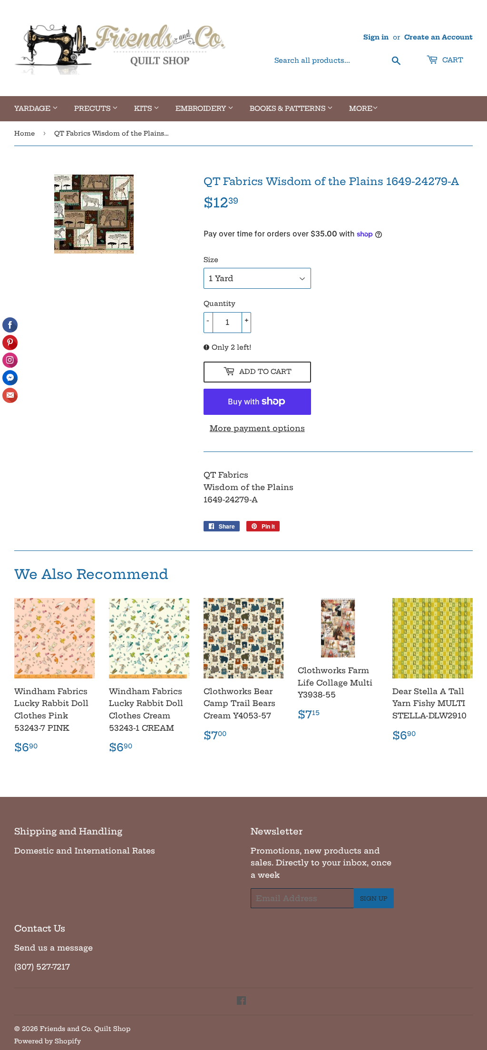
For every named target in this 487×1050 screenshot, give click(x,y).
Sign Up (374, 898)
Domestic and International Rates (84, 850)
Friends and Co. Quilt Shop (85, 1028)
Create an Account (438, 37)
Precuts (93, 108)
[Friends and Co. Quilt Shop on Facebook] (241, 1001)
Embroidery (201, 108)
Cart (451, 60)
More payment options (257, 428)
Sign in (376, 37)
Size (211, 259)
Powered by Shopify (47, 1041)
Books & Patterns (288, 108)
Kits (144, 108)
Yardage (33, 108)
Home (24, 133)
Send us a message (53, 947)
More (360, 108)
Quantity (219, 303)
